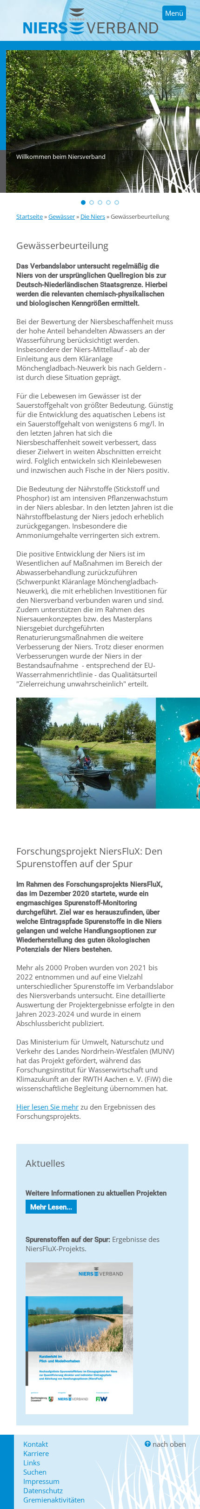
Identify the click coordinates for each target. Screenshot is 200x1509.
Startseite (29, 216)
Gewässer (61, 216)
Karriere (36, 1453)
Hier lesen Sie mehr (47, 1106)
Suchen (35, 1471)
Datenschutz (43, 1490)
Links (31, 1462)
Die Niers (92, 216)
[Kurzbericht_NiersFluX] (79, 1416)
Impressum (41, 1481)
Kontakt (35, 1444)
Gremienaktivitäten (54, 1499)
